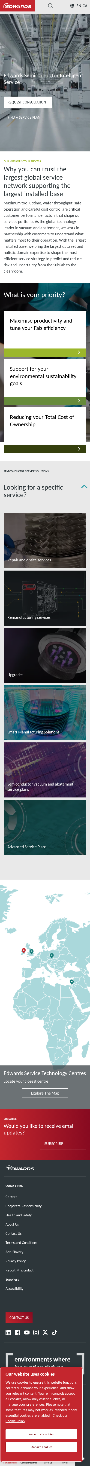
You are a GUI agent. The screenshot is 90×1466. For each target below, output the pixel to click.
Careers (11, 1197)
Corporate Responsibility (24, 1206)
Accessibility (14, 1288)
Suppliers (12, 1279)
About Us (12, 1224)
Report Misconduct (19, 1270)
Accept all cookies (41, 1434)
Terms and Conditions (21, 1242)
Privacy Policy (16, 1261)
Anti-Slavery (14, 1252)
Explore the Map (45, 1093)
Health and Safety (19, 1215)
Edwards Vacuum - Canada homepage (17, 6)
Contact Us (13, 1233)
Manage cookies (41, 1447)
